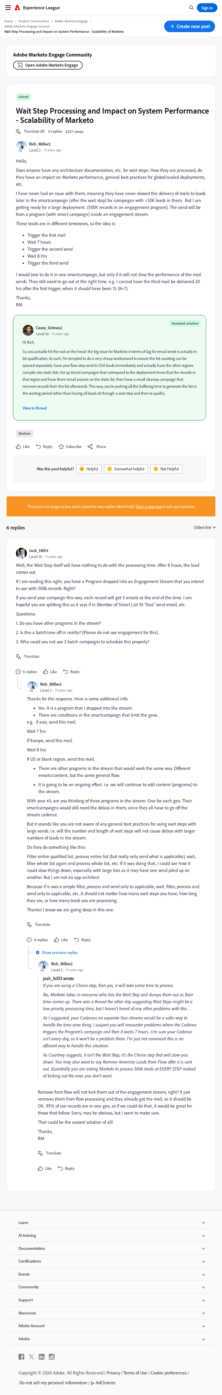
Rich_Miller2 (40, 143)
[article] (109, 611)
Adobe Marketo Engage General (27, 26)
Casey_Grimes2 (49, 327)
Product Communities (33, 21)
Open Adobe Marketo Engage (51, 65)
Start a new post (149, 506)
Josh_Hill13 (38, 550)
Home (8, 21)
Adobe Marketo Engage (71, 21)
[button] (189, 26)
